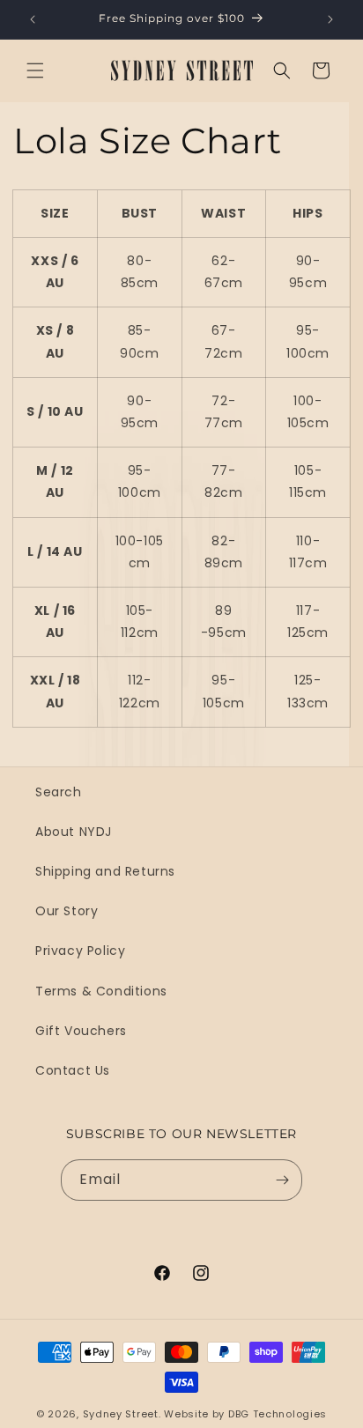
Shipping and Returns (105, 871)
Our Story (66, 911)
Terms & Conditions (101, 991)
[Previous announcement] (32, 19)
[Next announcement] (330, 19)
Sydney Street (121, 1414)
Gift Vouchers (81, 1031)
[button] (35, 70)
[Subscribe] (282, 1180)
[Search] (282, 70)
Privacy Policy (80, 950)
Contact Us (72, 1070)
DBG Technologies (277, 1414)
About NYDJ (73, 831)
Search (58, 792)
